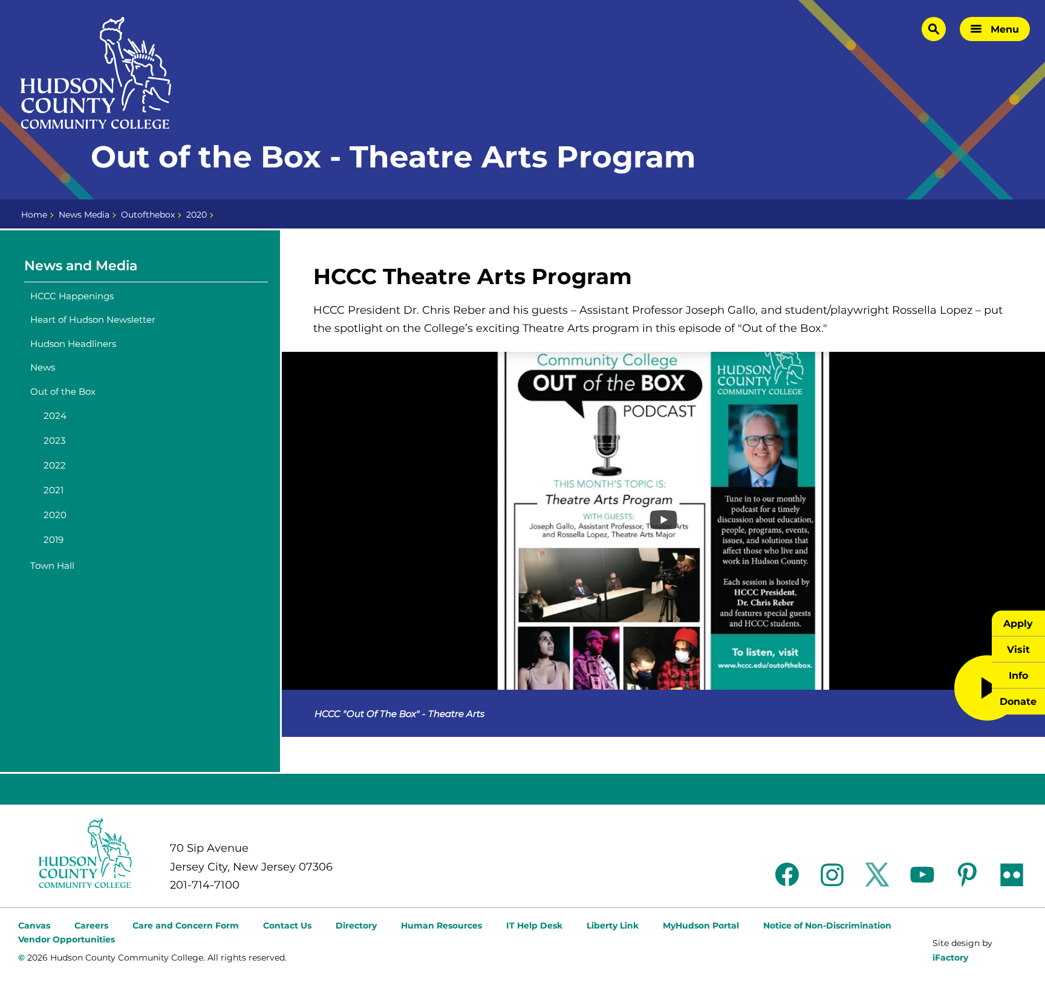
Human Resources (441, 925)
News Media (84, 214)
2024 (55, 415)
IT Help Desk (534, 925)
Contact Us (287, 925)
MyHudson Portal (701, 925)
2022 (55, 465)
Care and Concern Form (185, 925)
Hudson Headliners (73, 343)
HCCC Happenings (72, 296)
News (42, 367)
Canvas (34, 925)
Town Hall (52, 565)
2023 (54, 440)
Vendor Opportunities (66, 939)
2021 (53, 490)
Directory (356, 925)
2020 (196, 214)
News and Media (80, 266)
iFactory (950, 957)
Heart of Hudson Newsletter (92, 319)
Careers (91, 925)
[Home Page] (96, 73)
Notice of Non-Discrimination (827, 925)
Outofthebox (148, 214)
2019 (53, 539)
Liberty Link (613, 925)
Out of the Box (63, 391)
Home (34, 214)
